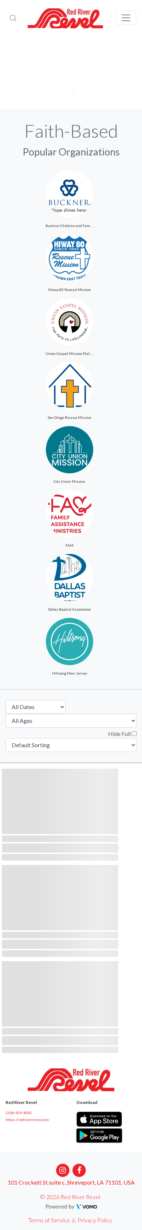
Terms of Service (49, 1220)
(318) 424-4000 (18, 1112)
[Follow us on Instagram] (63, 1169)
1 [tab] (71, 90)
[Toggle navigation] (126, 18)
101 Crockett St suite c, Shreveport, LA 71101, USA (71, 1182)
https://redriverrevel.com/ (27, 1119)
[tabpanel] (71, 72)
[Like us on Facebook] (79, 1169)
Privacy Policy (95, 1220)
